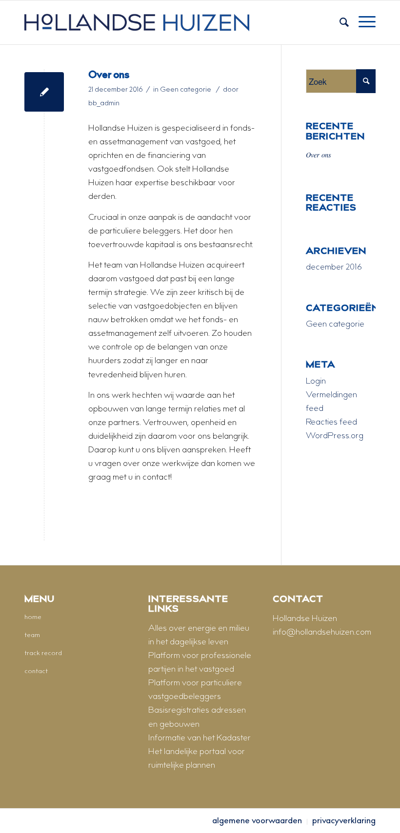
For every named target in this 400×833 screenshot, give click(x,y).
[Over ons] (44, 92)
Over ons (108, 76)
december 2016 (334, 267)
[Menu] (362, 22)
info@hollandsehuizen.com (322, 632)
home (32, 617)
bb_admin (104, 103)
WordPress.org (334, 436)
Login (316, 381)
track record (43, 654)
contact (36, 672)
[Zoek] (339, 22)
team (32, 635)
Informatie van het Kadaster (199, 738)
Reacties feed (331, 422)
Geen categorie (185, 90)
